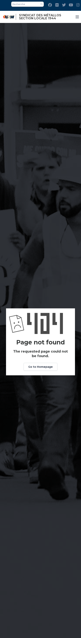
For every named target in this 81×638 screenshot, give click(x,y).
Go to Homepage (40, 366)
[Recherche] (42, 4)
